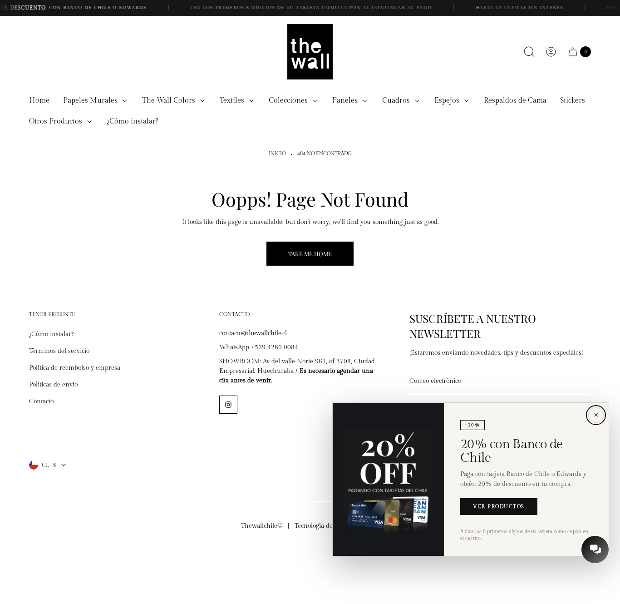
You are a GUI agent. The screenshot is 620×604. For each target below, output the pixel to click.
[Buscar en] (529, 52)
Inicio (277, 154)
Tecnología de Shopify (325, 526)
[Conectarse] (551, 52)
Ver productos (499, 507)
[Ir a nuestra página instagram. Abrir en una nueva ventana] (228, 405)
